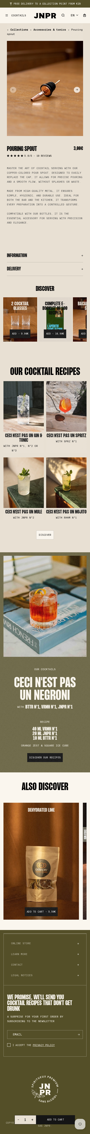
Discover (45, 534)
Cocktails (18, 15)
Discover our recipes (45, 757)
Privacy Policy (44, 1045)
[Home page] (45, 15)
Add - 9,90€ (20, 333)
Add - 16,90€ (55, 333)
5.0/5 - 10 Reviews (38, 155)
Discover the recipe (24, 417)
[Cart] (84, 15)
